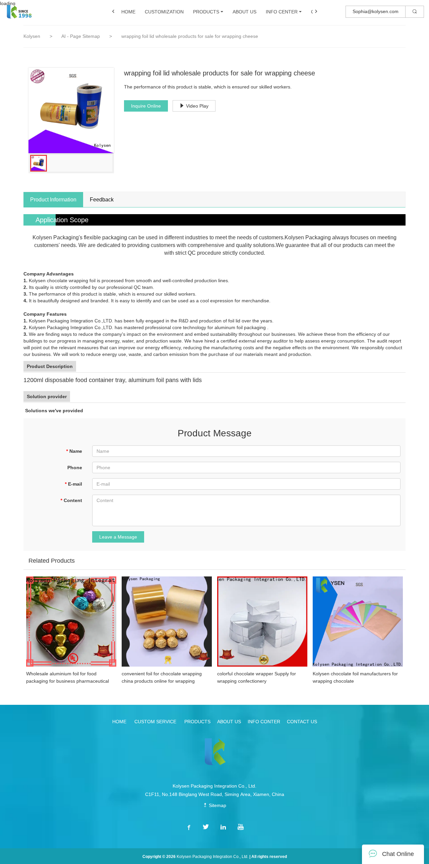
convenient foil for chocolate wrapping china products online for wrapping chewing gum (162, 678)
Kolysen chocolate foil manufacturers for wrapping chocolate (355, 677)
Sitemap (216, 805)
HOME (128, 11)
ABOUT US (244, 11)
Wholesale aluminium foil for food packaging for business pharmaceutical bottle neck (67, 678)
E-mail (73, 484)
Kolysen (31, 36)
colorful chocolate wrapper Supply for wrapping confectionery (256, 677)
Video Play (197, 106)
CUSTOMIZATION (164, 11)
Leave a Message (118, 537)
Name (74, 451)
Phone (74, 467)
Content (71, 500)
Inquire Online (146, 106)
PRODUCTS (206, 11)
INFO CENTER (282, 11)
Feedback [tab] (102, 199)
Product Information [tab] (53, 199)
